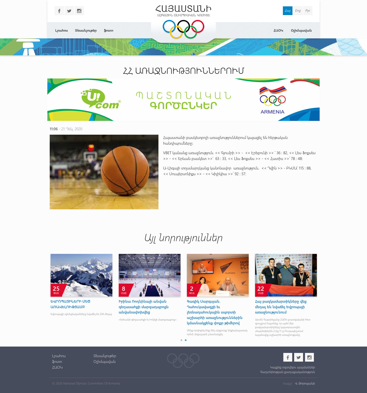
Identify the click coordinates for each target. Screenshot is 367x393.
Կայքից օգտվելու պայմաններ (292, 367)
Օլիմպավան (301, 30)
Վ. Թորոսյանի (304, 383)
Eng (298, 10)
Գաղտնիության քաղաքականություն (287, 372)
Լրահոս (61, 30)
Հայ (288, 10)
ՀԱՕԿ (278, 30)
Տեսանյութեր (86, 30)
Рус (307, 10)
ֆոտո (108, 30)
